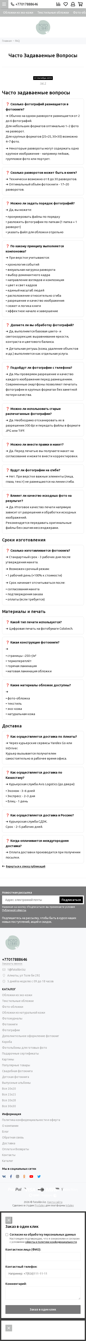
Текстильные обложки (53, 12)
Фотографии (11, 1030)
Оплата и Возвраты (15, 1149)
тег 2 (43, 83)
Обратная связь (13, 1137)
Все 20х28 (9, 1100)
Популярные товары (16, 1065)
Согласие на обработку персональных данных (43, 1234)
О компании (10, 1125)
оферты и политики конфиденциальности (51, 1242)
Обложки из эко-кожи (18, 12)
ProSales (40, 1205)
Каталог (7, 1160)
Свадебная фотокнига (17, 1071)
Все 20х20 (9, 1088)
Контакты (8, 1155)
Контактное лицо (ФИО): (23, 1249)
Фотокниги (10, 1024)
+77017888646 (26, 4)
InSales (70, 1205)
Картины (8, 1059)
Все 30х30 (9, 1106)
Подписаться (71, 900)
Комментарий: (16, 1283)
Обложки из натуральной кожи (23, 1012)
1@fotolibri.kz (16, 969)
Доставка (8, 1143)
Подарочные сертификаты (20, 1053)
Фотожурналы (12, 1018)
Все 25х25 (9, 1094)
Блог (5, 1131)
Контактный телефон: (21, 1266)
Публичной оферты (14, 910)
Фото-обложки (12, 1006)
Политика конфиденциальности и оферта (31, 1120)
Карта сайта (54, 1202)
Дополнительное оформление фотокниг (30, 1036)
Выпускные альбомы (16, 1082)
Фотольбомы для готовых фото (24, 1047)
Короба (7, 1041)
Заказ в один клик (43, 1309)
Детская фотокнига (15, 1077)
